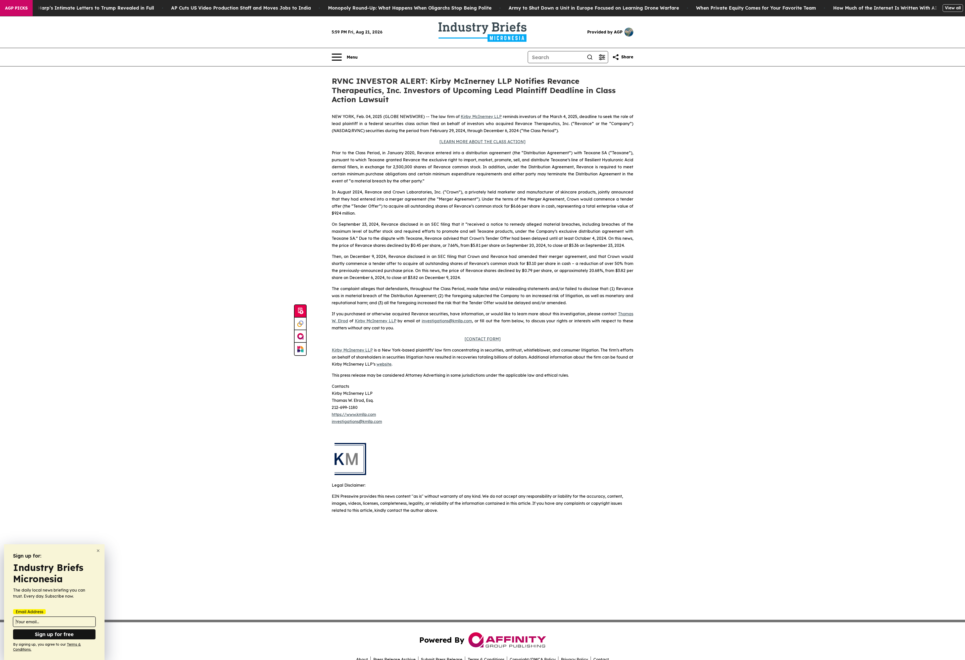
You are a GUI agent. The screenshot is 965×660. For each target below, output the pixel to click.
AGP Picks (16, 8)
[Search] (590, 57)
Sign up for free (54, 634)
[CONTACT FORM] (483, 338)
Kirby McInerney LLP (481, 116)
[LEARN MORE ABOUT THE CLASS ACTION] (482, 141)
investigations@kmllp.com (447, 320)
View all (953, 7)
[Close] (98, 550)
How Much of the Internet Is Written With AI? (886, 8)
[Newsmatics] (300, 349)
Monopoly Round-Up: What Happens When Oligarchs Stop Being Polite (410, 8)
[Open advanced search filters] (602, 57)
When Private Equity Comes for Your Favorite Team (756, 8)
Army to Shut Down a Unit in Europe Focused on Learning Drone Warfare (594, 8)
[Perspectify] (300, 324)
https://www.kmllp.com (354, 414)
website (384, 364)
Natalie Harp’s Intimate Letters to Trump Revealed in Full (86, 8)
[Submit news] (300, 311)
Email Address (29, 611)
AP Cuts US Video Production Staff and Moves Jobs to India (241, 8)
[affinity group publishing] (300, 336)
